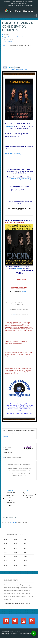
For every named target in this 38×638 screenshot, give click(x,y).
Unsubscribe (5, 436)
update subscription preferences (21, 470)
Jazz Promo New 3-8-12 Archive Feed (15, 37)
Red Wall (25, 291)
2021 (5, 561)
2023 (5, 552)
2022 (5, 556)
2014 (15, 561)
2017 (15, 548)
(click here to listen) (13, 154)
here (14, 314)
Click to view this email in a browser (19, 69)
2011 (25, 544)
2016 (15, 552)
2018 (15, 544)
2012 (25, 539)
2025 (5, 544)
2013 (15, 565)
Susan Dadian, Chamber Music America (17, 603)
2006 (25, 565)
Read (4, 457)
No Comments (8, 41)
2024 (5, 548)
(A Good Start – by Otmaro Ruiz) (19, 179)
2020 (5, 565)
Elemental (18, 269)
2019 (15, 539)
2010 (25, 548)
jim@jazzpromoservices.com (24, 5)
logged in (13, 522)
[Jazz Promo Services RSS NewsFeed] (32, 621)
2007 (25, 561)
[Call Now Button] (33, 633)
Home (3, 45)
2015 (15, 556)
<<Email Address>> (25, 464)
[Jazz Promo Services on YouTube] (23, 621)
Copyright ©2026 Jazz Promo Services (10, 631)
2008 (25, 556)
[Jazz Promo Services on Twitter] (15, 621)
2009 (25, 552)
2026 (5, 539)
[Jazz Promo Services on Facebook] (6, 621)
